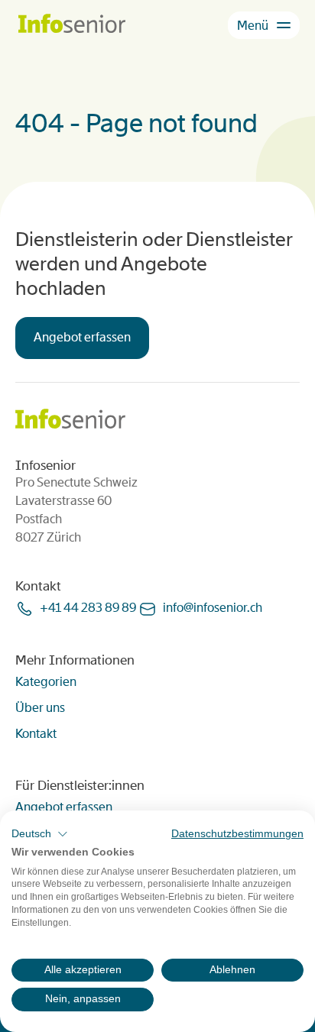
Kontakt (36, 734)
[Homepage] (71, 25)
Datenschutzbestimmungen (237, 834)
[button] (39, 834)
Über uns (40, 708)
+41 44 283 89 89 (88, 608)
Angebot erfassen (82, 337)
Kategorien (45, 682)
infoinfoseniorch (212, 608)
